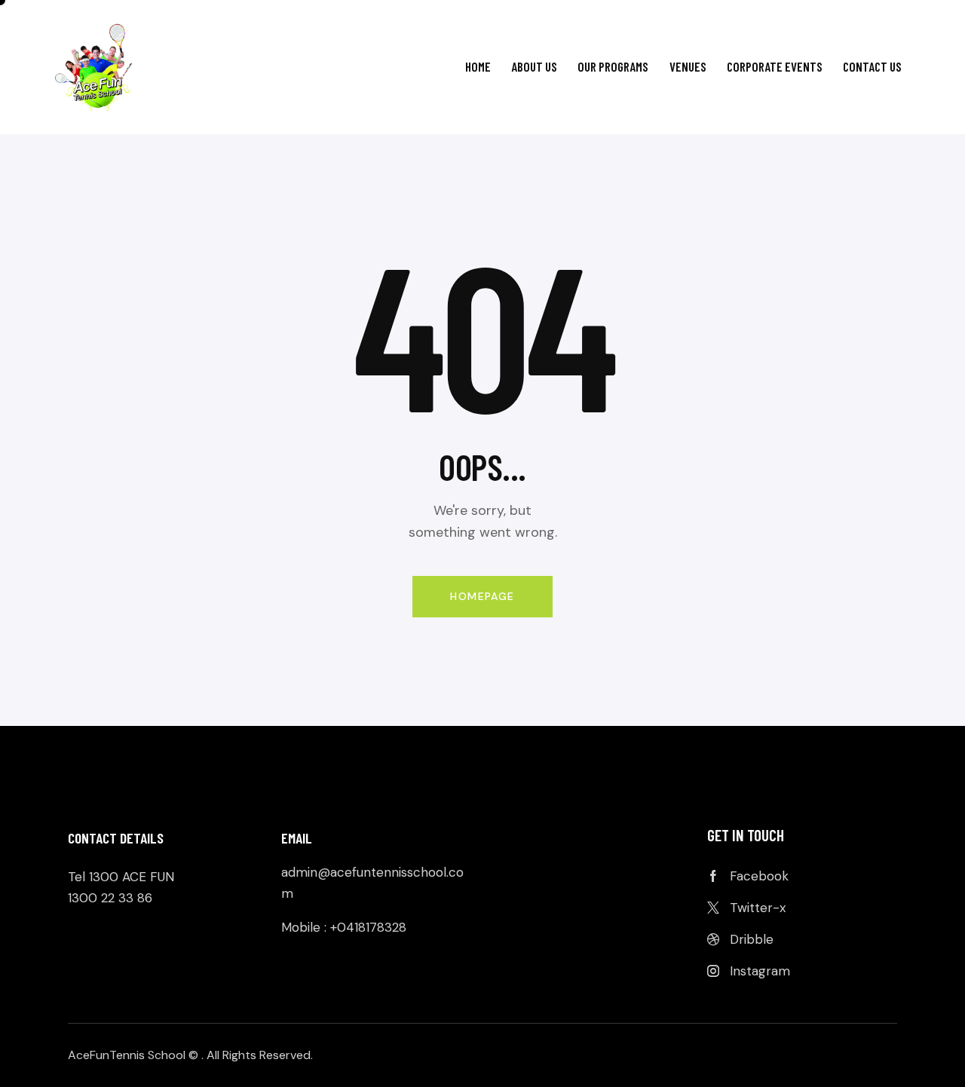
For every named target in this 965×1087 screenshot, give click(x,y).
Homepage (482, 596)
